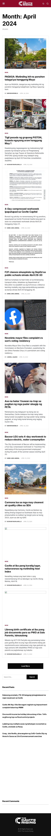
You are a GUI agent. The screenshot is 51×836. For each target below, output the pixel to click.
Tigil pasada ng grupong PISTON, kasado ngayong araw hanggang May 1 (23, 140)
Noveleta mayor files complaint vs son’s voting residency (24, 339)
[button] (3, 3)
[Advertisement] (25, 768)
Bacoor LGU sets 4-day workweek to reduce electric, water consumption (25, 438)
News (6, 72)
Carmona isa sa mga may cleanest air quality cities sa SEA (24, 504)
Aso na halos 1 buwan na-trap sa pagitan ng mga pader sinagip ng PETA (23, 404)
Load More (25, 666)
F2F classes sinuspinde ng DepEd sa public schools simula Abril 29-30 (25, 273)
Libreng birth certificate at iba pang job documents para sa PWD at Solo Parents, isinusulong (25, 632)
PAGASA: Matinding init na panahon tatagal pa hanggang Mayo (25, 78)
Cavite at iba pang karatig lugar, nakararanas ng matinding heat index (23, 568)
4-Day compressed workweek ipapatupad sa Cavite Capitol (22, 210)
